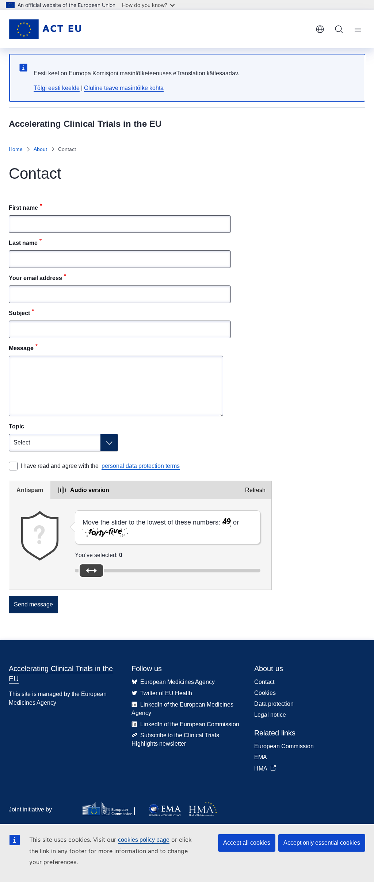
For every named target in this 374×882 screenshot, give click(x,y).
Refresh (255, 490)
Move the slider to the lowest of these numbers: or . (161, 527)
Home (16, 149)
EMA (260, 757)
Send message (33, 604)
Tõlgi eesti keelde (57, 88)
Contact (264, 682)
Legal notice (270, 715)
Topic (16, 426)
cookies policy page (143, 840)
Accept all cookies (246, 843)
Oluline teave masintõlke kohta (124, 88)
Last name (23, 243)
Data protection (274, 704)
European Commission (284, 746)
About (40, 149)
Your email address (35, 278)
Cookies (265, 693)
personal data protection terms (141, 466)
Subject (19, 313)
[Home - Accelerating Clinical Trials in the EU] (45, 29)
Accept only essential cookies (321, 843)
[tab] (29, 490)
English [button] (320, 29)
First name (23, 208)
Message (21, 348)
